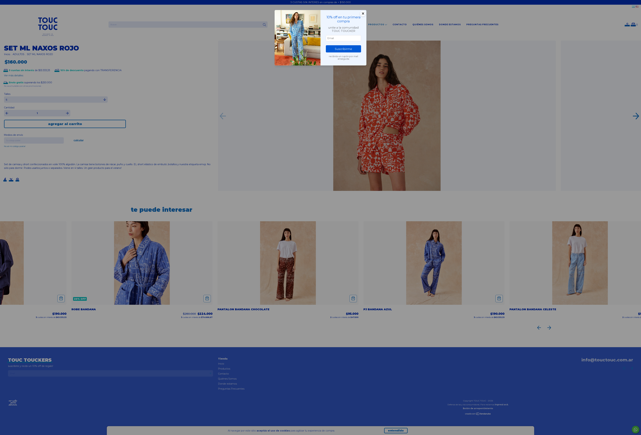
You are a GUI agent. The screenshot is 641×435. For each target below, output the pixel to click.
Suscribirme (343, 49)
